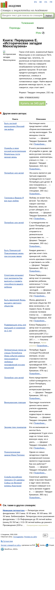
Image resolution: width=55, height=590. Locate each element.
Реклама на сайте (30, 537)
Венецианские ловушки (15, 402)
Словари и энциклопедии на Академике (24, 10)
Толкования (27, 23)
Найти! (49, 16)
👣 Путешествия (7, 541)
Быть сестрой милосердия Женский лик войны (14, 126)
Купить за (32, 103)
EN (35, 2)
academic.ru (11, 4)
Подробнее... (40, 144)
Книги (40, 28)
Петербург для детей (14, 173)
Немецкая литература (14, 510)
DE (40, 2)
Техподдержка (18, 537)
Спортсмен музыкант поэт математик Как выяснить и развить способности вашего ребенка (14, 281)
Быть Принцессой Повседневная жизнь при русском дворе (14, 253)
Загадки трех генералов (15, 427)
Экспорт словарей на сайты (11, 545)
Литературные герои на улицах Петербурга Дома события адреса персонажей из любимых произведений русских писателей (15, 359)
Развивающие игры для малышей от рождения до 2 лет (15, 328)
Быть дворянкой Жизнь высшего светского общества (15, 303)
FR (51, 2)
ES (46, 2)
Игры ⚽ (40, 33)
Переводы (14, 28)
